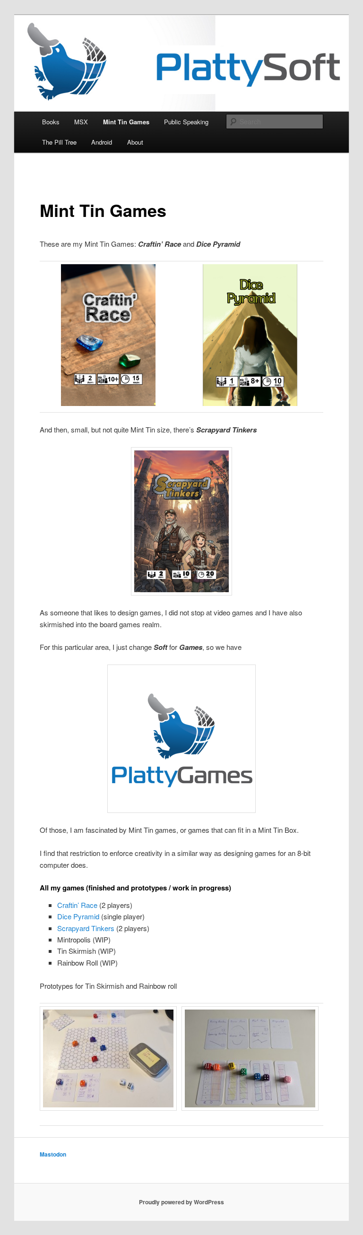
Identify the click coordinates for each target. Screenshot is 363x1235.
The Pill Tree (59, 142)
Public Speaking (186, 121)
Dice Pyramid (78, 916)
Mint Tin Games (126, 121)
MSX (81, 121)
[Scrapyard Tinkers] (181, 521)
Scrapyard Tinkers (85, 928)
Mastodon (53, 1154)
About (135, 142)
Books (51, 121)
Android (101, 142)
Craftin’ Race (77, 905)
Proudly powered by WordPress (181, 1202)
